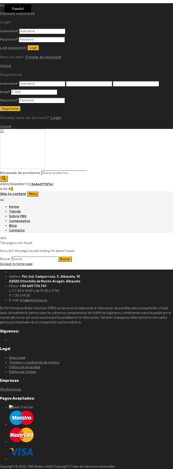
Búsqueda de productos (20, 173)
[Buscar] (4, 179)
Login (55, 117)
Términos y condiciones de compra (34, 362)
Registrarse (25, 13)
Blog (13, 226)
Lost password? (13, 48)
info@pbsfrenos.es (33, 300)
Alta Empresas (10, 389)
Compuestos (19, 221)
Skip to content (13, 194)
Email (5, 92)
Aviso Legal (17, 358)
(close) (5, 66)
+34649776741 (41, 184)
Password (9, 39)
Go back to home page (16, 264)
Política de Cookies (22, 372)
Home (14, 207)
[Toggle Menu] (2, 200)
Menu (32, 194)
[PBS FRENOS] (22, 168)
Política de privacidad (24, 367)
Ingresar (7, 13)
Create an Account (43, 57)
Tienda (15, 211)
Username (9, 31)
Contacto (17, 230)
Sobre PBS (17, 216)
